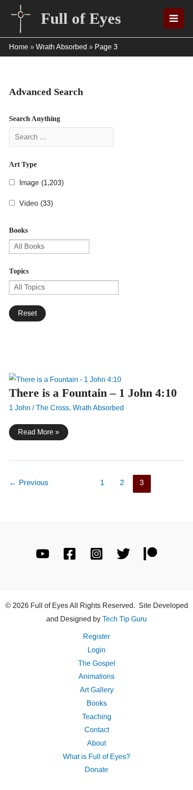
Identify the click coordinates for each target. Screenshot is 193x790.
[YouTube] (42, 553)
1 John (20, 408)
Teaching (96, 717)
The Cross (52, 408)
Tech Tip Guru (124, 619)
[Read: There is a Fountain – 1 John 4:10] (65, 379)
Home (18, 47)
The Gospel (96, 663)
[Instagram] (96, 553)
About (96, 743)
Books (97, 703)
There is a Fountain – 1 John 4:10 (93, 392)
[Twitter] (123, 553)
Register (96, 636)
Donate (96, 769)
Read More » (38, 434)
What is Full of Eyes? (96, 756)
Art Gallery (97, 690)
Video (36, 203)
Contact (96, 730)
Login (96, 650)
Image (41, 183)
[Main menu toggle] (173, 18)
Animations (96, 676)
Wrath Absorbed (61, 47)
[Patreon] (150, 553)
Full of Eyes (81, 18)
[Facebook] (69, 553)
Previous (28, 482)
